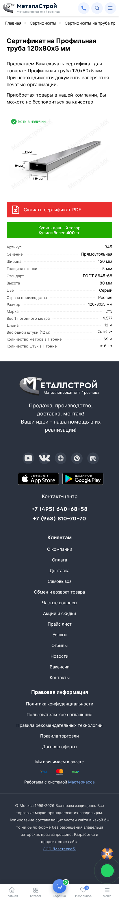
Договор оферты (59, 746)
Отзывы (59, 645)
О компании (59, 549)
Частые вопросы (59, 602)
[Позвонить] (84, 8)
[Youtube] (28, 458)
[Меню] (110, 8)
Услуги (60, 634)
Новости (59, 656)
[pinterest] (77, 458)
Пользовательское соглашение (59, 714)
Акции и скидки (59, 613)
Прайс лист (60, 624)
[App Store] (38, 479)
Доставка (59, 570)
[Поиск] (97, 8)
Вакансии (60, 667)
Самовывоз (59, 581)
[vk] (44, 458)
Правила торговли (59, 736)
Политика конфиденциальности (59, 704)
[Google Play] (82, 479)
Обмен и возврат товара (59, 592)
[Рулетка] (107, 854)
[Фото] (59, 154)
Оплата (59, 560)
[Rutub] (93, 458)
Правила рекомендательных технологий (59, 725)
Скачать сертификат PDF (52, 209)
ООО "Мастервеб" (59, 849)
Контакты (60, 677)
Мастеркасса (81, 781)
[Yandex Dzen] (60, 458)
